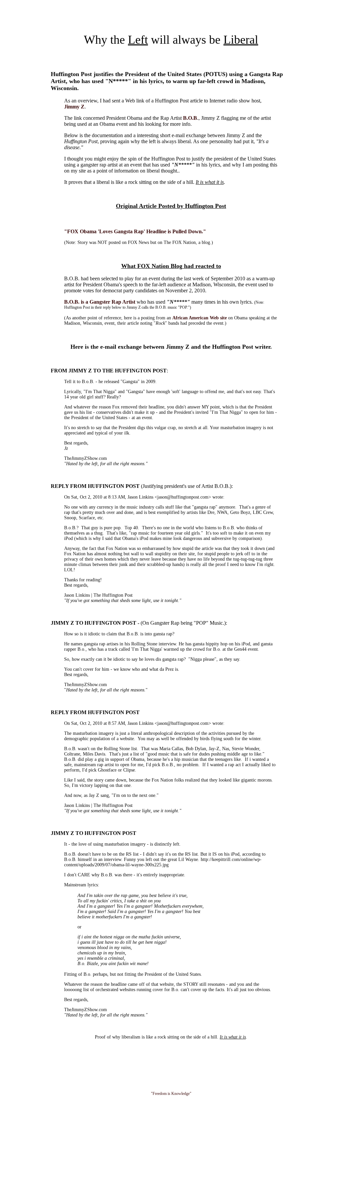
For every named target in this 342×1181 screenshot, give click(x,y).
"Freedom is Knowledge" (171, 1093)
